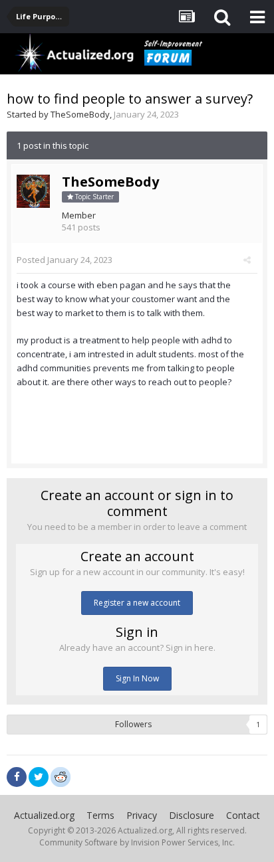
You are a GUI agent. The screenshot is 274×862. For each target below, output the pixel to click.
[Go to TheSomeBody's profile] (33, 191)
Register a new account (137, 602)
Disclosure (191, 815)
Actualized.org (44, 815)
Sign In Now (137, 678)
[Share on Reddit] (60, 776)
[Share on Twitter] (39, 777)
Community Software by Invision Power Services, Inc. (137, 842)
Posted (64, 260)
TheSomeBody (80, 114)
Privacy (141, 815)
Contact (243, 815)
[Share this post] (247, 260)
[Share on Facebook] (17, 777)
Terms (100, 815)
